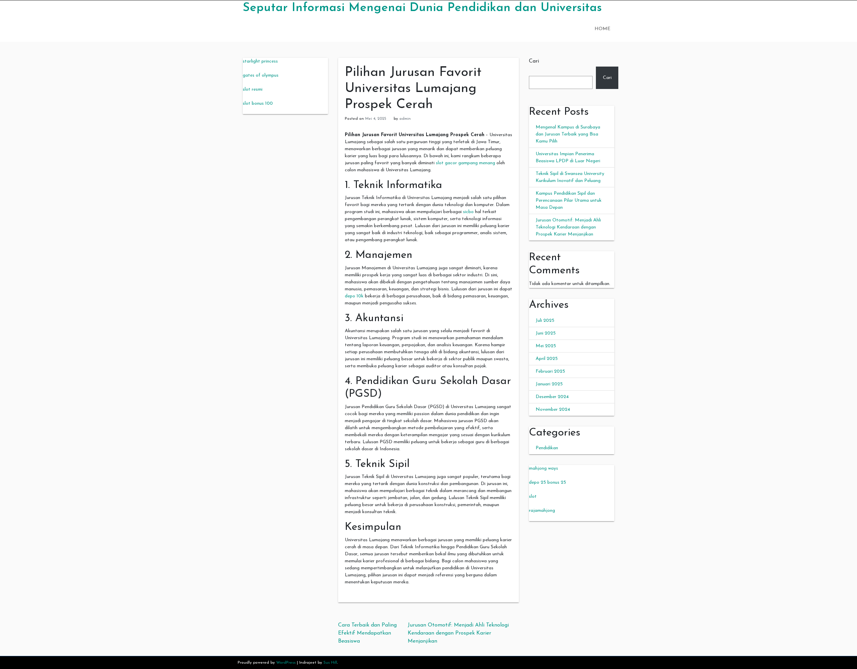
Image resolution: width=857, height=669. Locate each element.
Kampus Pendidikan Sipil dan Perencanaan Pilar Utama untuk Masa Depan (569, 200)
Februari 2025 (550, 371)
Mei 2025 (546, 346)
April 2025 (547, 358)
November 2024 (553, 409)
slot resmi (252, 89)
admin (405, 119)
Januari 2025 (549, 384)
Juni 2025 (546, 333)
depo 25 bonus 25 (547, 482)
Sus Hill (330, 663)
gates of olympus (261, 75)
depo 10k (354, 296)
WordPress (286, 663)
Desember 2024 (552, 396)
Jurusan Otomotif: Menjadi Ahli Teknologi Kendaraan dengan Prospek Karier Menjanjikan (458, 633)
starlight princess (260, 61)
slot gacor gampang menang (465, 163)
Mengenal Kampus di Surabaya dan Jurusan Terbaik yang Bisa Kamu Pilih (568, 134)
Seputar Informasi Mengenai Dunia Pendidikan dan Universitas (422, 8)
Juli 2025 (545, 320)
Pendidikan (547, 448)
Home (602, 28)
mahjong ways (543, 468)
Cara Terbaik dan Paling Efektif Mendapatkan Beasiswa (367, 633)
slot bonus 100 (258, 103)
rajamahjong (542, 510)
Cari (534, 61)
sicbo (468, 211)
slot (533, 496)
